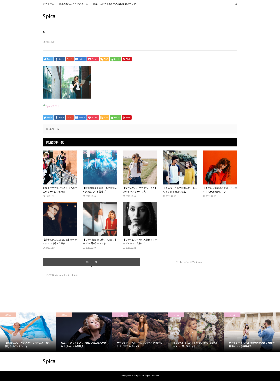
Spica (49, 16)
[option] (28, 332)
